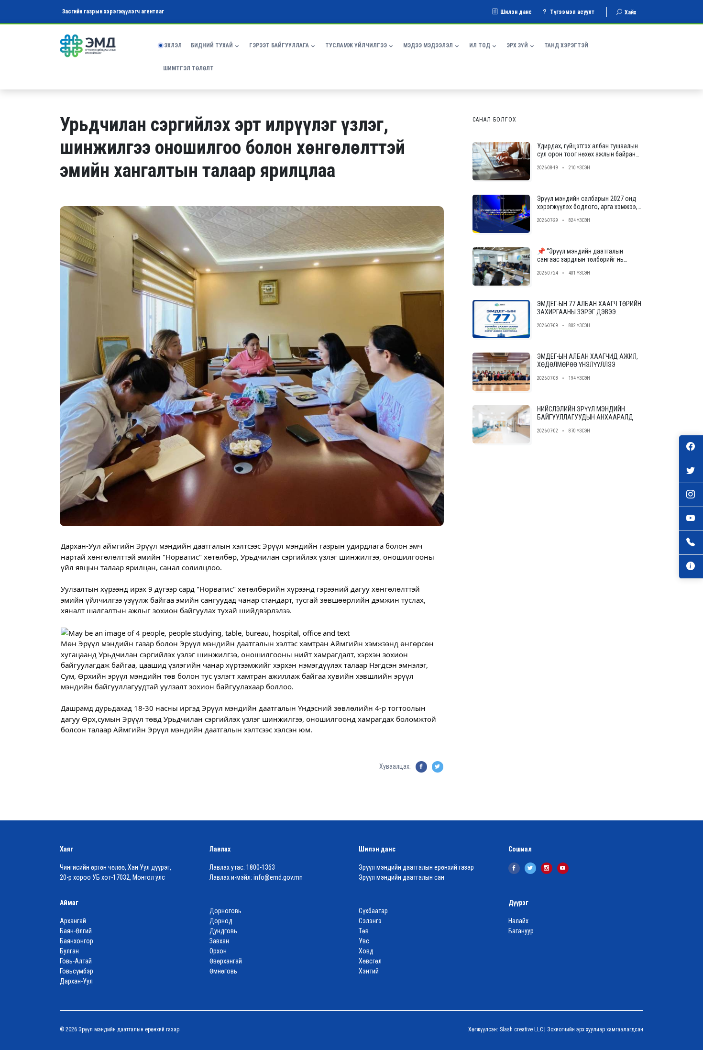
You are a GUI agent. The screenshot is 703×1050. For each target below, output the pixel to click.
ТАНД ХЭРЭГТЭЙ (566, 45)
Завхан (219, 941)
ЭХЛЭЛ (173, 45)
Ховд (366, 951)
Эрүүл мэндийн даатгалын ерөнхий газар (416, 867)
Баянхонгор (76, 941)
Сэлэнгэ (370, 921)
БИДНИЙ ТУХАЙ (212, 45)
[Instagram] (546, 868)
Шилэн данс (516, 12)
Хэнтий (369, 971)
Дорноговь (225, 911)
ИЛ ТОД (479, 45)
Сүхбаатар (373, 911)
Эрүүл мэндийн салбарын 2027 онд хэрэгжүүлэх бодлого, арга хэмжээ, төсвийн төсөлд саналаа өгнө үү (587, 207)
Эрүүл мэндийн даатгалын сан (401, 877)
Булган (69, 951)
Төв (364, 931)
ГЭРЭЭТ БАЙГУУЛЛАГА (279, 45)
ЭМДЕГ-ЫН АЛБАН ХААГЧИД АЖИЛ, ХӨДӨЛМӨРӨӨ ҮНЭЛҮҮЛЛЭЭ (587, 360)
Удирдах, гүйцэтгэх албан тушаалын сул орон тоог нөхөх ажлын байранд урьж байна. (588, 154)
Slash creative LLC (521, 1029)
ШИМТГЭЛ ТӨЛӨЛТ (188, 68)
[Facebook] (514, 868)
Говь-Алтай (76, 961)
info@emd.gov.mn (278, 877)
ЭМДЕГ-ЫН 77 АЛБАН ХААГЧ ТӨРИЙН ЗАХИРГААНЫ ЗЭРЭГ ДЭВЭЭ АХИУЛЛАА (589, 312)
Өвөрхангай (225, 961)
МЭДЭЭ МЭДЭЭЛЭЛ (428, 45)
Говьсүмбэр (76, 971)
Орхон (218, 951)
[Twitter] (530, 868)
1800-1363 (260, 867)
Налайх (518, 921)
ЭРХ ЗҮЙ (517, 45)
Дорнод (220, 921)
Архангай (73, 921)
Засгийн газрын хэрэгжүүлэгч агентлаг (113, 11)
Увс (364, 941)
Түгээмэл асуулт (572, 12)
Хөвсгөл (370, 961)
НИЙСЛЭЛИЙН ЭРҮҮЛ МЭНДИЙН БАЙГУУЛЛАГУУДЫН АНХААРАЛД (585, 413)
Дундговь (223, 931)
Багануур (521, 931)
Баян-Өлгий (76, 931)
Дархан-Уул (76, 981)
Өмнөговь (223, 971)
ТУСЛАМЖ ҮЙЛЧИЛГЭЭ (356, 45)
